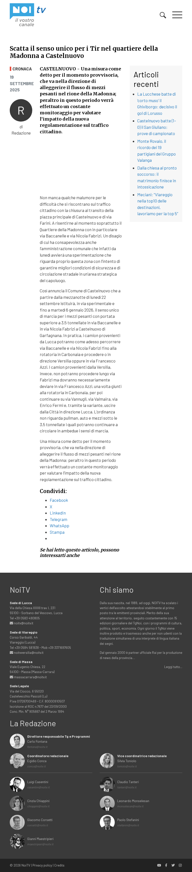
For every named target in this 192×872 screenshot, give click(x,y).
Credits (59, 865)
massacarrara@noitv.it (30, 677)
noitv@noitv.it (23, 623)
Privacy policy (42, 865)
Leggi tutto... (173, 667)
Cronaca (22, 69)
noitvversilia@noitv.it (28, 652)
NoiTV (26, 865)
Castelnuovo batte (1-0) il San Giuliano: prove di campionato (156, 127)
